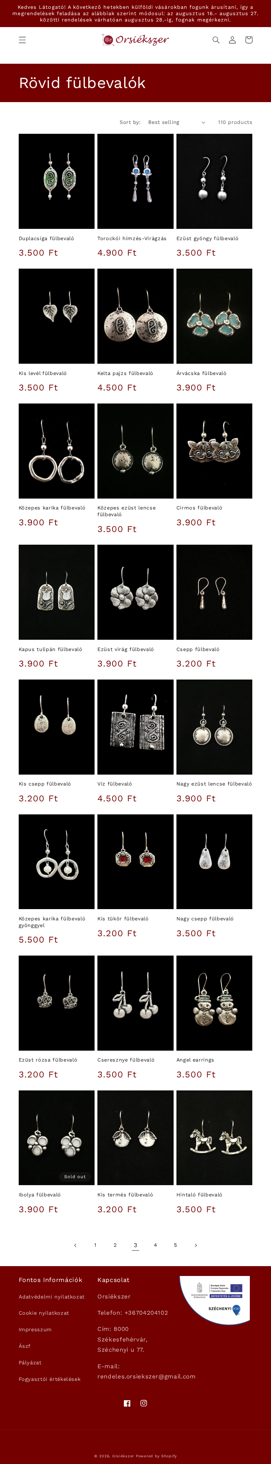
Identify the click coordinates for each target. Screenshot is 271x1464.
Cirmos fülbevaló (199, 508)
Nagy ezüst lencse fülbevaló (214, 784)
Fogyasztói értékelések (50, 1379)
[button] (22, 40)
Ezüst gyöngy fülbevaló (207, 238)
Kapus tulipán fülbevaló (51, 649)
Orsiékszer (123, 1456)
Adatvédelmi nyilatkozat (52, 1297)
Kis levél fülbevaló (43, 373)
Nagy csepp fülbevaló (205, 918)
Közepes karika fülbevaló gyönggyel (52, 922)
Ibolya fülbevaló (40, 1194)
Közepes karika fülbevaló (52, 508)
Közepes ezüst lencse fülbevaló (126, 511)
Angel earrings (195, 1060)
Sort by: (130, 122)
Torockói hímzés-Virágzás (132, 238)
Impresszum (35, 1329)
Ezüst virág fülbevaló (125, 649)
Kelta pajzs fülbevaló (125, 373)
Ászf (25, 1346)
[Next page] (195, 1245)
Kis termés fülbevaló (125, 1194)
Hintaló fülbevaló (199, 1194)
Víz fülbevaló (114, 784)
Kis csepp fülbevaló (45, 784)
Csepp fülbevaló (198, 649)
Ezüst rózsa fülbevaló (48, 1060)
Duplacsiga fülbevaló (46, 238)
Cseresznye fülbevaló (126, 1060)
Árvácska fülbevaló (201, 373)
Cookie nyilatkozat (44, 1313)
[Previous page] (75, 1245)
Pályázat (30, 1362)
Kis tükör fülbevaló (123, 918)
